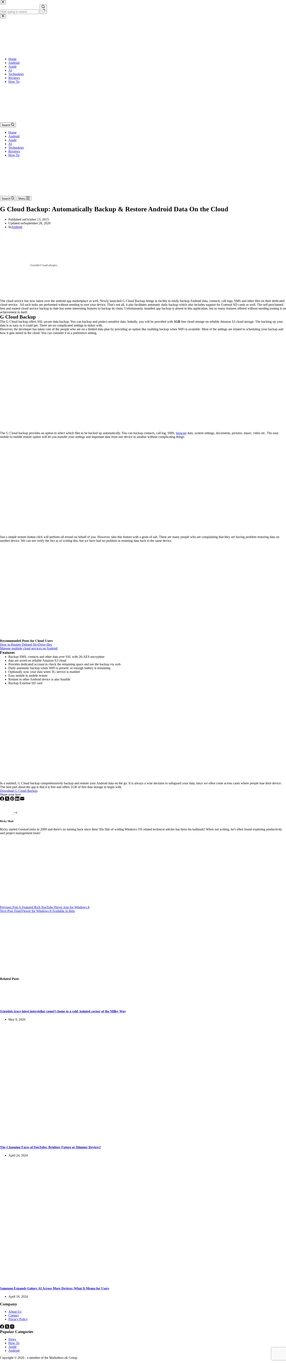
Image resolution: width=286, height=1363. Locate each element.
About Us (14, 1311)
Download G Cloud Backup (18, 791)
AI (10, 144)
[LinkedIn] (17, 799)
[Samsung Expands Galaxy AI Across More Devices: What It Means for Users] (80, 1280)
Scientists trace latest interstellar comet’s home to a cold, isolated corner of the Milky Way (63, 1011)
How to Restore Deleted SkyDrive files (26, 644)
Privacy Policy (18, 1319)
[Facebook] (2, 799)
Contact (13, 1315)
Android (13, 136)
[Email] (22, 799)
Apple (12, 140)
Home (12, 132)
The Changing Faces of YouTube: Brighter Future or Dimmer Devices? (50, 1147)
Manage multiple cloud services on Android (29, 648)
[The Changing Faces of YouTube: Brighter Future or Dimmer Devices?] (80, 1139)
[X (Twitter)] (7, 799)
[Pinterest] (12, 799)
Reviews (14, 151)
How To (13, 155)
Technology (16, 147)
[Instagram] (12, 1327)
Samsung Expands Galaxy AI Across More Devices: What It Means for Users (54, 1288)
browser (181, 433)
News (12, 1339)
